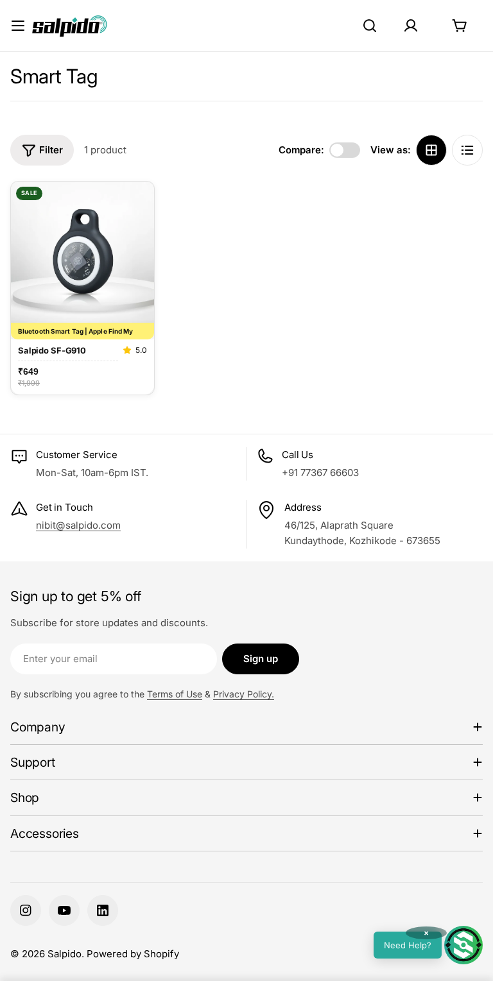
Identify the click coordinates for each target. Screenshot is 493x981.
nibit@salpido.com (78, 525)
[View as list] (467, 150)
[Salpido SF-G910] (82, 252)
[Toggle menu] (18, 25)
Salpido (65, 954)
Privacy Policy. (243, 693)
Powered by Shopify (133, 954)
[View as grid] (431, 150)
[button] (428, 945)
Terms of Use (174, 693)
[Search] (369, 25)
